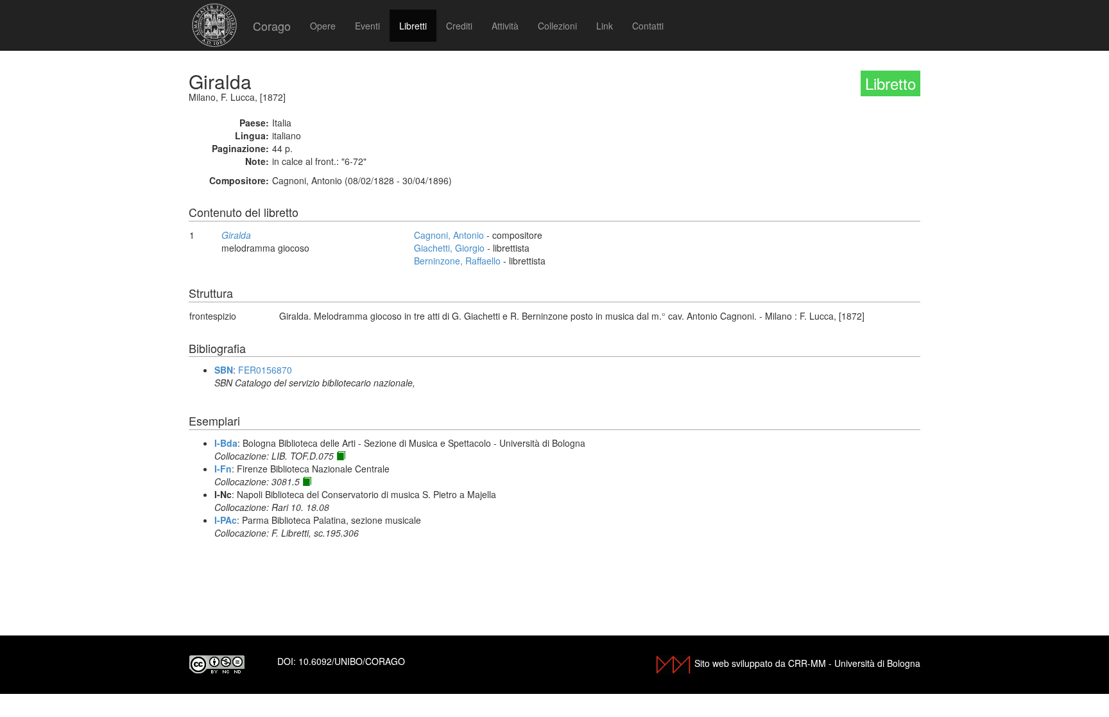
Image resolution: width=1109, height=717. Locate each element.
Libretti (413, 25)
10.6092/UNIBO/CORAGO (351, 661)
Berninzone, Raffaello (457, 260)
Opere (323, 25)
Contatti (648, 25)
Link (604, 25)
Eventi (367, 25)
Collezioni (557, 25)
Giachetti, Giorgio (449, 247)
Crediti (459, 25)
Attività (505, 25)
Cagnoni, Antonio (449, 235)
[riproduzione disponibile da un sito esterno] (340, 455)
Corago (272, 25)
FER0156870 (265, 369)
